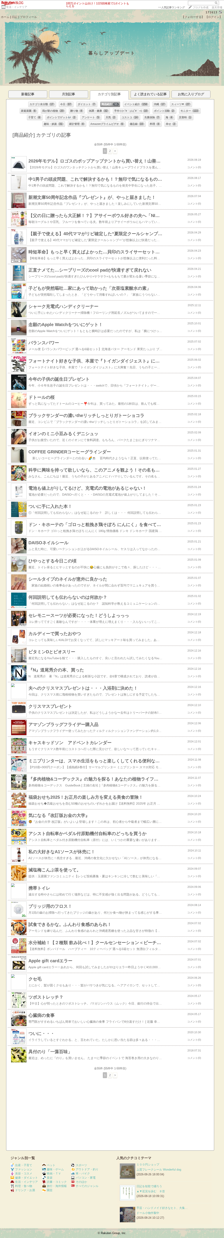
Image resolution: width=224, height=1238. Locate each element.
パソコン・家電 (86, 1177)
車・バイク (83, 1173)
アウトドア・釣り (87, 1169)
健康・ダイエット (26, 1177)
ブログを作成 (200, 7)
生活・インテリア (16, 7)
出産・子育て (23, 1165)
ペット (51, 1165)
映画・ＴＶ (54, 1173)
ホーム (5, 17)
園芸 (49, 1190)
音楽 (49, 1177)
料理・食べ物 (23, 1186)
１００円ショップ (147, 1164)
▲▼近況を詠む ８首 (150, 1191)
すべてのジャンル (87, 1186)
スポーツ (81, 1165)
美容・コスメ (23, 1173)
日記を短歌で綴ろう (149, 1186)
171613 (211, 12)
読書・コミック (57, 1181)
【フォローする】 (193, 17)
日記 (15, 17)
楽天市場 (217, 7)
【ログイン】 (213, 17)
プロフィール (28, 17)
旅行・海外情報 (57, 1186)
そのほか (81, 1181)
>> (171, 7)
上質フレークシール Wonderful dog (158, 1169)
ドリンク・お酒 (25, 1190)
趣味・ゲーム (55, 1169)
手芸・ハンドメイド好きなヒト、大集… (162, 1208)
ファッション (23, 1169)
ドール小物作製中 (147, 1213)
